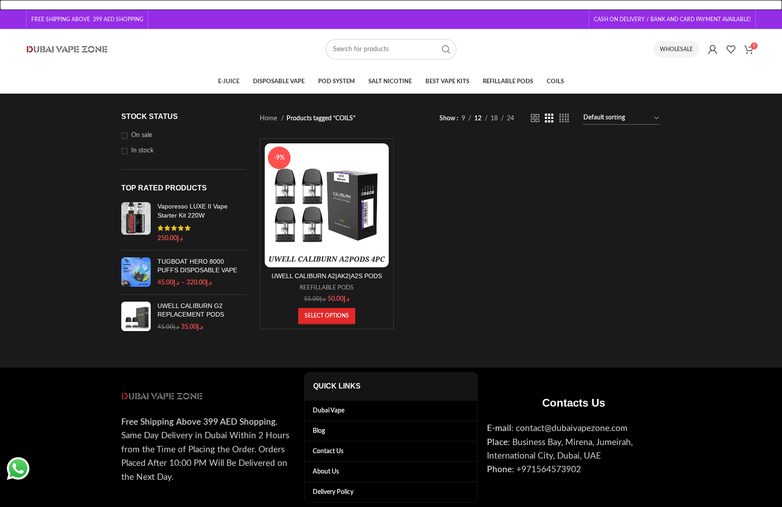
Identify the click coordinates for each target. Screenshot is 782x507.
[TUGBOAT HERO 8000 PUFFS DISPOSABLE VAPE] (136, 272)
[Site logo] (67, 49)
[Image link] (162, 396)
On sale (141, 135)
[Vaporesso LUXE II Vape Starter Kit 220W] (136, 222)
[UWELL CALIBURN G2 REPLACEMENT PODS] (136, 317)
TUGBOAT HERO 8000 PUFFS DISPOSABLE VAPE (197, 266)
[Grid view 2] (535, 118)
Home (269, 118)
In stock (142, 150)
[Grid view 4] (564, 118)
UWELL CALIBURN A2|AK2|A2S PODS (327, 276)
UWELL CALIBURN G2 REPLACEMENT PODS (190, 310)
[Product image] (327, 205)
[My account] (713, 49)
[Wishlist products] (731, 49)
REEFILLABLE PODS (326, 287)
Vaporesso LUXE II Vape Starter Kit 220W (192, 211)
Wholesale (676, 49)
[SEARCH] (446, 49)
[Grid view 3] (549, 118)
